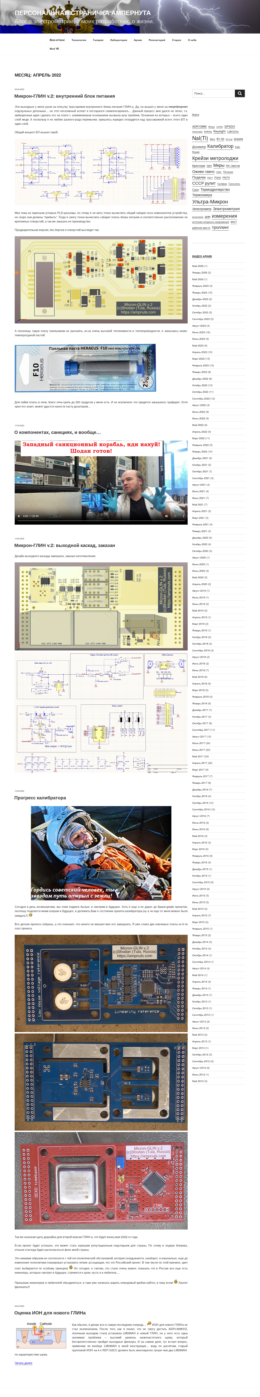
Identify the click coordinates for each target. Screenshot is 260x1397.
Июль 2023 (198, 332)
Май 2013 (198, 1034)
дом (207, 216)
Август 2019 (199, 590)
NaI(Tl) (200, 137)
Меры (218, 165)
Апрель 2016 (199, 842)
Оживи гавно (203, 171)
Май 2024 (198, 279)
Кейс (237, 147)
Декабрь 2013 (200, 995)
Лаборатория (118, 40)
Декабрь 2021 (200, 458)
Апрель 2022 (199, 431)
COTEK (219, 126)
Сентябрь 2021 (201, 478)
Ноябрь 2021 (199, 464)
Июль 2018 (198, 663)
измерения (224, 215)
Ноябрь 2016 (199, 796)
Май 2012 (198, 1081)
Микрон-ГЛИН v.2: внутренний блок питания (64, 96)
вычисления (197, 217)
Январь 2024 (199, 292)
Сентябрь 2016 (201, 809)
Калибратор (220, 145)
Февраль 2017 (200, 776)
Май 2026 (198, 266)
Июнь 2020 (198, 570)
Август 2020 (199, 557)
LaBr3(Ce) (233, 131)
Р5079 (226, 177)
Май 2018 (198, 676)
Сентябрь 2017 (201, 729)
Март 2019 (198, 623)
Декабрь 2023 (200, 299)
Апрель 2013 (199, 1041)
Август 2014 (199, 968)
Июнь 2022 (198, 418)
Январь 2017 (199, 782)
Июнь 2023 (198, 338)
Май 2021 (198, 504)
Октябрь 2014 (200, 955)
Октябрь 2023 (200, 312)
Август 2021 (199, 484)
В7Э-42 (229, 139)
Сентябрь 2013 (201, 1014)
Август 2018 (199, 657)
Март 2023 (198, 358)
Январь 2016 (199, 862)
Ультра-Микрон (210, 201)
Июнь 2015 (198, 902)
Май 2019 (198, 610)
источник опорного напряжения (210, 221)
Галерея (98, 40)
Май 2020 (198, 577)
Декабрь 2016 (200, 789)
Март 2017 (198, 769)
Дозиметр (199, 146)
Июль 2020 (198, 564)
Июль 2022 (198, 411)
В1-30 (220, 139)
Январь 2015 (199, 935)
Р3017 (210, 177)
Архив (138, 40)
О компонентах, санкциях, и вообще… (57, 432)
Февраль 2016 (200, 855)
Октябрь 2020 (200, 551)
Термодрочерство (215, 189)
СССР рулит (204, 183)
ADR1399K (199, 126)
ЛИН (209, 165)
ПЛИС (219, 172)
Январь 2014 (199, 988)
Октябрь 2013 (200, 1008)
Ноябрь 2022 (199, 385)
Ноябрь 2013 (199, 1001)
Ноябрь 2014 (199, 948)
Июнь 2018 (198, 670)
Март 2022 (198, 438)
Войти (195, 114)
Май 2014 (198, 975)
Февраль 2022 (200, 445)
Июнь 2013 (198, 1028)
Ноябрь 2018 (199, 637)
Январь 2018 (199, 703)
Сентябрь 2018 (201, 650)
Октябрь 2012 (200, 1054)
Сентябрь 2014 (201, 961)
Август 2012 (199, 1067)
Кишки (196, 151)
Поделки (199, 177)
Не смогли (233, 165)
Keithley (208, 131)
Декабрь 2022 (200, 378)
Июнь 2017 (198, 749)
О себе (192, 40)
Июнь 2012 (198, 1074)
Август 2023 (199, 325)
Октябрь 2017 (200, 723)
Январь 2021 (199, 531)
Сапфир (222, 183)
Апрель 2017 (199, 763)
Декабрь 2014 (200, 942)
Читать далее (23, 1363)
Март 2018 (198, 690)
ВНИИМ (238, 139)
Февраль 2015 (200, 928)
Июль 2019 (198, 597)
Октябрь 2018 (200, 643)
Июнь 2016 (198, 829)
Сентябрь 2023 (201, 319)
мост (234, 221)
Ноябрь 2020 (199, 544)
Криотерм (198, 165)
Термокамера (202, 194)
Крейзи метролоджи (215, 157)
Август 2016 (199, 816)
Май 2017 (198, 756)
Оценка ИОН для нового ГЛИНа (50, 1312)
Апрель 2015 (199, 915)
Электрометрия (226, 208)
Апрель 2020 (199, 584)
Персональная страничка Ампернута (83, 12)
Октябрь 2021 (200, 471)
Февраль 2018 (200, 696)
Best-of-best (57, 40)
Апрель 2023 (199, 352)
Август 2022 (199, 405)
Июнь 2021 (198, 498)
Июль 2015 (198, 895)
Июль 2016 (198, 822)
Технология (79, 40)
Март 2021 (198, 517)
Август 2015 (199, 889)
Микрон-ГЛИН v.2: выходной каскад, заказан (64, 545)
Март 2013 (198, 1048)
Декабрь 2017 (200, 710)
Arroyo (211, 126)
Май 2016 (198, 836)
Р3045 (217, 177)
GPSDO (229, 126)
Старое (176, 40)
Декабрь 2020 (200, 537)
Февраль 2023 (200, 365)
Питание (228, 172)
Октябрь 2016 (200, 802)
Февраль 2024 (200, 285)
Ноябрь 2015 (199, 875)
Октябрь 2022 (200, 391)
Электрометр (201, 208)
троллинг (220, 227)
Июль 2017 (198, 743)
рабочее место (201, 228)
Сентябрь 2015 (201, 882)
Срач (195, 189)
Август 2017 (199, 736)
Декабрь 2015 (200, 869)
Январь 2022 (199, 451)
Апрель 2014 (199, 981)
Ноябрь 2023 (199, 305)
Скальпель (234, 183)
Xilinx (212, 139)
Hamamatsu (197, 131)
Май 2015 (198, 908)
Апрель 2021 (199, 511)
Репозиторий (157, 40)
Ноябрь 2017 (199, 716)
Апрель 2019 (199, 617)
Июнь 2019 (198, 604)
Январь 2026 (199, 272)
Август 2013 (199, 1021)
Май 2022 (198, 425)
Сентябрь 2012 (201, 1061)
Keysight (219, 131)
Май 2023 (198, 345)
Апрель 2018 (199, 683)
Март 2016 (198, 849)
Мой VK (54, 48)
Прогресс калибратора (40, 797)
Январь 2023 (199, 372)
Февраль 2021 (200, 524)
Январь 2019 (199, 630)
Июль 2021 (198, 491)
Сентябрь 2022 (201, 398)
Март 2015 (198, 922)
